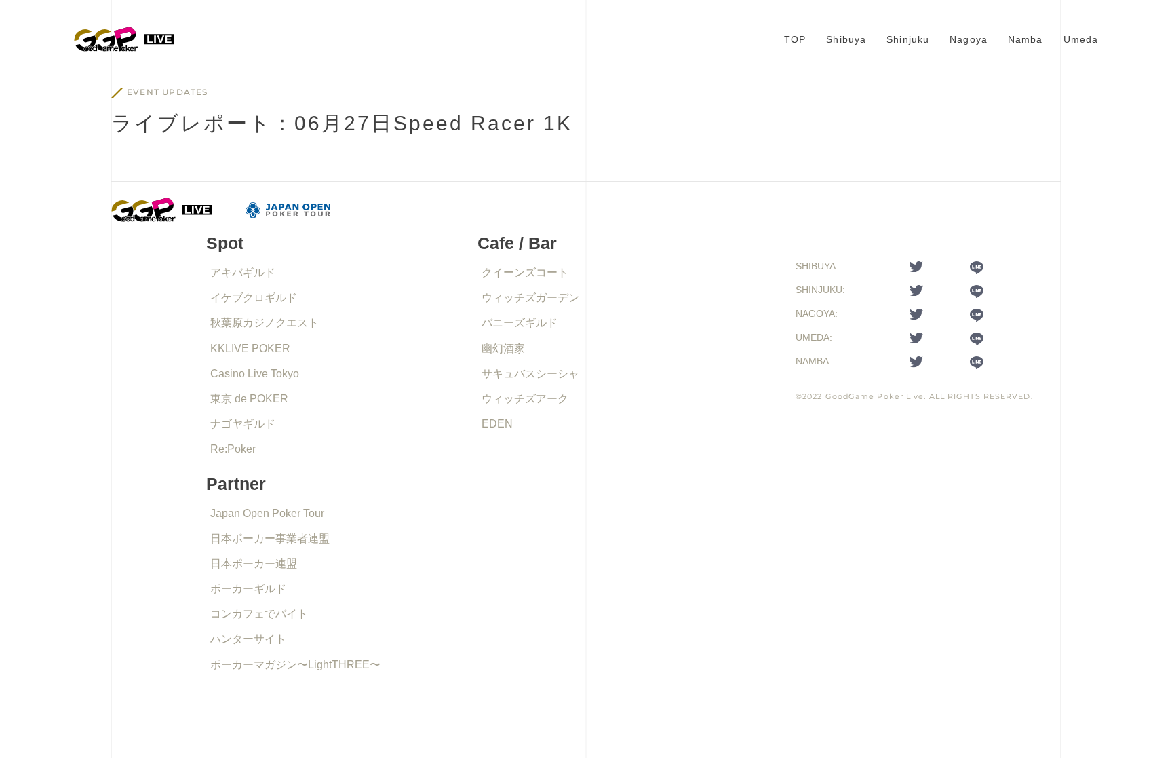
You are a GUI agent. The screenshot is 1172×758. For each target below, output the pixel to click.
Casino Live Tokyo (254, 373)
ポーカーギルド (248, 588)
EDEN (497, 424)
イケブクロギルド (253, 297)
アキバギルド (242, 272)
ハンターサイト (248, 639)
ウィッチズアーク (525, 398)
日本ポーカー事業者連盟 (270, 538)
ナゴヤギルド (242, 424)
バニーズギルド (520, 322)
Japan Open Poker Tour (267, 513)
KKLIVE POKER (250, 348)
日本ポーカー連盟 (253, 563)
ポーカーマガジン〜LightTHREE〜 (295, 664)
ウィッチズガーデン (530, 297)
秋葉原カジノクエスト (264, 322)
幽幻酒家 (503, 348)
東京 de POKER (249, 398)
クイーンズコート (525, 272)
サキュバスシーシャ (530, 373)
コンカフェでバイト (259, 614)
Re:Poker (233, 449)
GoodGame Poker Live (874, 396)
